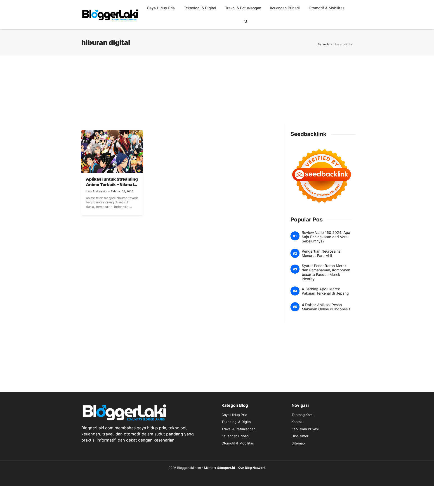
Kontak (297, 422)
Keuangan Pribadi (285, 8)
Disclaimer (300, 436)
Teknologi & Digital (200, 8)
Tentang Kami (303, 415)
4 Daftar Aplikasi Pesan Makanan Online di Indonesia (326, 307)
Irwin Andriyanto (96, 191)
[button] (245, 21)
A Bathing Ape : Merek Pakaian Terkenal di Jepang (325, 291)
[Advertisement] (217, 92)
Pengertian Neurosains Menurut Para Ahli (321, 253)
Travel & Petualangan (243, 8)
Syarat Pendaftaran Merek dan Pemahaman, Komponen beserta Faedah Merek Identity (326, 272)
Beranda (323, 44)
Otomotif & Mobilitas (326, 8)
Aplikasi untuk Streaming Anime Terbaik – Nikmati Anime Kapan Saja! (112, 185)
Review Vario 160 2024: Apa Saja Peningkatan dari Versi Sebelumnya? (326, 236)
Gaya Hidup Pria (161, 8)
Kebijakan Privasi (305, 429)
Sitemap (298, 443)
